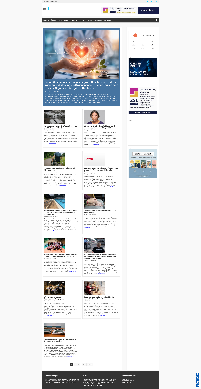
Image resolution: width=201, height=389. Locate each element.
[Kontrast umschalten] (197, 382)
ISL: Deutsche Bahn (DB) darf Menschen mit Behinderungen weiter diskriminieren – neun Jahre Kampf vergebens (100, 256)
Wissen (66, 20)
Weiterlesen (96, 102)
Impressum (107, 20)
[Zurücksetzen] (197, 385)
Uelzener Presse (126, 382)
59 (84, 364)
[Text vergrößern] (197, 374)
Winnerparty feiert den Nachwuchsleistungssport (54, 298)
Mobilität (74, 20)
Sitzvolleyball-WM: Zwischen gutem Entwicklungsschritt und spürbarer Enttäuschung (60, 255)
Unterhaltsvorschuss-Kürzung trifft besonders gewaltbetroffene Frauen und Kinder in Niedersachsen (101, 170)
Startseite (46, 20)
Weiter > (90, 364)
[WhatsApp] (157, 1)
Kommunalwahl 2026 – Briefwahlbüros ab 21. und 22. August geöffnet (60, 127)
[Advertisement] (143, 132)
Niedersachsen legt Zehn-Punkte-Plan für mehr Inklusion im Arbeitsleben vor (99, 298)
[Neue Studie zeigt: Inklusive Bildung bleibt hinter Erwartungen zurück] (54, 337)
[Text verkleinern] (197, 378)
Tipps (82, 20)
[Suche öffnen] (156, 20)
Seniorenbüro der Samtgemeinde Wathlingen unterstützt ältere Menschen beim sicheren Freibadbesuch (60, 212)
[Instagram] (149, 1)
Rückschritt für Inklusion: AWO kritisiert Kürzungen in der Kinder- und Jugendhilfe (100, 127)
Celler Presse (125, 379)
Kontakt (90, 20)
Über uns (53, 20)
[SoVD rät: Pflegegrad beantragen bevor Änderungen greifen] (94, 209)
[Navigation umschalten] (42, 17)
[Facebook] (147, 1)
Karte (60, 20)
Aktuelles (56, 91)
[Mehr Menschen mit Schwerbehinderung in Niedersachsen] (54, 166)
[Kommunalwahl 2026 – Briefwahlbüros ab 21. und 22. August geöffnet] (54, 124)
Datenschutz (98, 20)
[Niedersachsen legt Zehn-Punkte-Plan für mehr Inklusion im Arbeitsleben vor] (94, 295)
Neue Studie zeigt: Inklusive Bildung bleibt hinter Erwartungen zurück (61, 340)
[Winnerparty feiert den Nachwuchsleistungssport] (54, 295)
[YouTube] (154, 1)
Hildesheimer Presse (128, 380)
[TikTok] (152, 1)
